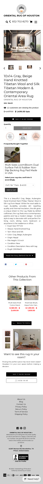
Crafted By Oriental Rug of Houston (21, 470)
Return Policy (21, 409)
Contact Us (21, 404)
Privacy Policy (21, 407)
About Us (21, 399)
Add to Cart (11, 190)
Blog (21, 402)
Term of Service (21, 412)
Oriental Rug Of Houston (22, 469)
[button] (22, 119)
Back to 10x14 (23, 323)
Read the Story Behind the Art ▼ (19, 256)
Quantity (7, 124)
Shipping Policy (21, 414)
